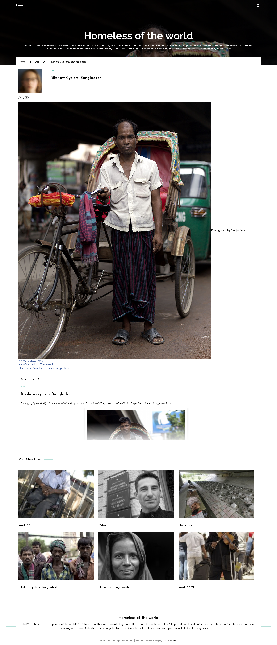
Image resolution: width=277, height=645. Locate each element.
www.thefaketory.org (30, 360)
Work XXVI (186, 587)
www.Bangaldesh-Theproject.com (38, 364)
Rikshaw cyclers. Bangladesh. (38, 587)
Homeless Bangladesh (113, 587)
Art (54, 70)
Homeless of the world (138, 36)
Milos (102, 525)
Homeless (185, 525)
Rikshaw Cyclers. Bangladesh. (76, 78)
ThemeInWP (170, 640)
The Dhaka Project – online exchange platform (45, 368)
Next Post (28, 379)
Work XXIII (26, 525)
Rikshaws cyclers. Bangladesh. (47, 394)
